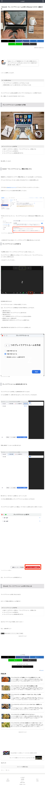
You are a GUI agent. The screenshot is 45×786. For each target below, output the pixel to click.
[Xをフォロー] (22, 667)
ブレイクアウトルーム (12, 633)
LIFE (8, 779)
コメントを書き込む (22, 766)
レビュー (22, 780)
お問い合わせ (22, 782)
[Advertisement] (22, 51)
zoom (7, 633)
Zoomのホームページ (11, 187)
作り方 (19, 633)
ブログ (37, 779)
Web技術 (22, 779)
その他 (3, 633)
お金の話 (7, 780)
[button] (30, 44)
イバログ (22, 1)
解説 (22, 633)
